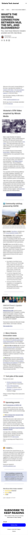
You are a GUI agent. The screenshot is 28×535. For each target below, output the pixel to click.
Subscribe (14, 525)
